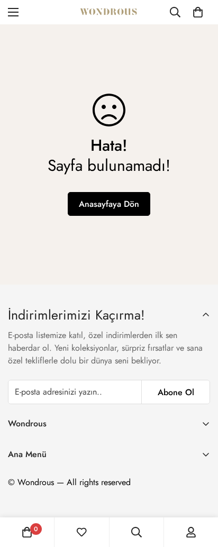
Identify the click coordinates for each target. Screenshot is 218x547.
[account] (191, 532)
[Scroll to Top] (199, 491)
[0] (198, 12)
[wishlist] (81, 532)
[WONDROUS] (109, 12)
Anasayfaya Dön (109, 204)
